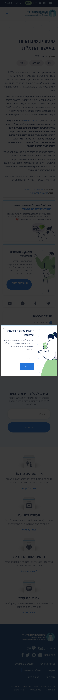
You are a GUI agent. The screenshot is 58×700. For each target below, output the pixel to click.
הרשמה (27, 366)
